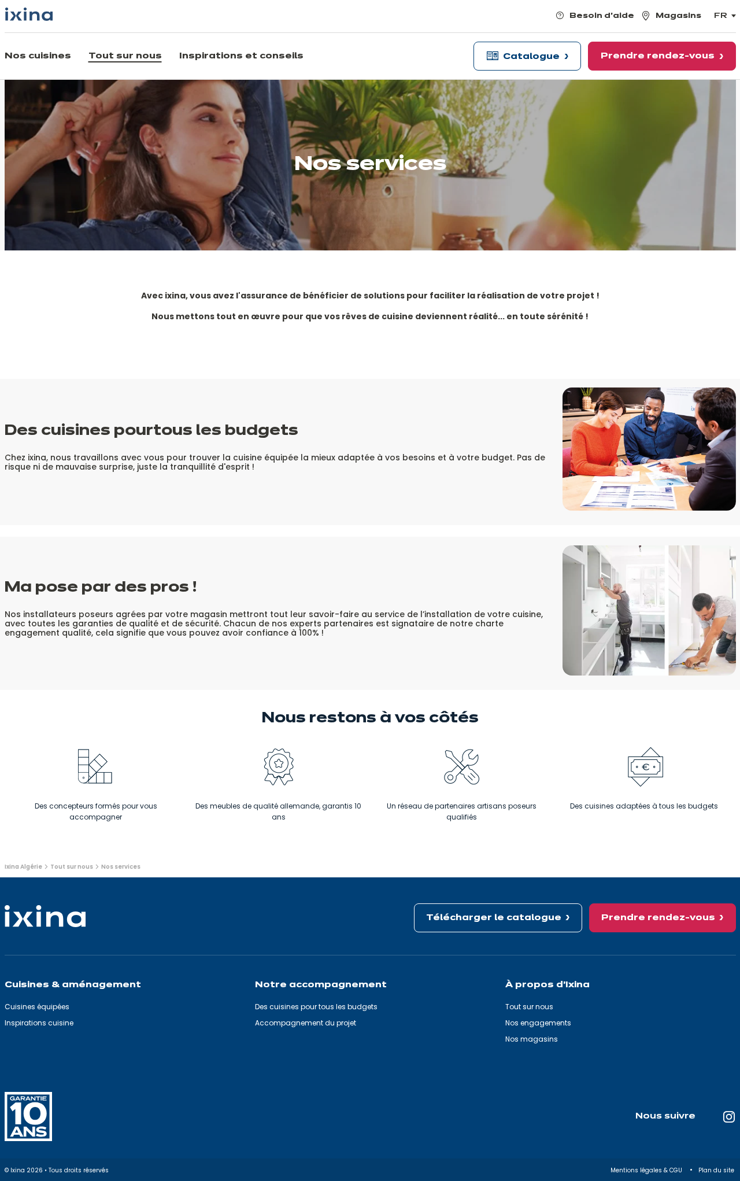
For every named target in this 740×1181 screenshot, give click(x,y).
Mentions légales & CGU (647, 1170)
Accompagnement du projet (305, 1023)
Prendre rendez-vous (658, 918)
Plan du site (717, 1170)
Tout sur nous (529, 1007)
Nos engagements (538, 1023)
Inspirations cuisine (39, 1023)
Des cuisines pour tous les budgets (316, 1007)
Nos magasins (531, 1039)
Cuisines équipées (37, 1007)
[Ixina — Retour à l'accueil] (29, 14)
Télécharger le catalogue (493, 918)
